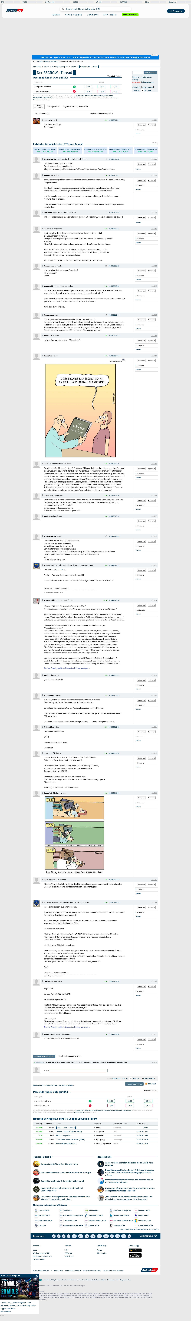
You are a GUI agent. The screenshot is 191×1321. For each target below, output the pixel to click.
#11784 (154, 335)
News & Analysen (73, 14)
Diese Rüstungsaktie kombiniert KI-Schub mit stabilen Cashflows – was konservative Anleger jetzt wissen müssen (129, 1172)
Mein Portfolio (110, 14)
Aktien (46, 66)
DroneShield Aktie (145, 1225)
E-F (74, 1236)
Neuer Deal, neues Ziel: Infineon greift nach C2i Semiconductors (62, 1189)
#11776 (154, 120)
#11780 (154, 229)
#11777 (154, 159)
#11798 (154, 902)
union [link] (116, 1144)
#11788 (154, 516)
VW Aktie (42, 1225)
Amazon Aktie (119, 1225)
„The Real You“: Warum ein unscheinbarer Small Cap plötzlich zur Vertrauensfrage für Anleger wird (128, 1197)
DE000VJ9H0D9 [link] (80, 96)
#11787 (154, 495)
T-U (117, 1236)
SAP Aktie (67, 1210)
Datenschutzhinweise (73, 1270)
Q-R (106, 1236)
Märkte (56, 14)
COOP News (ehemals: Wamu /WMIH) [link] (70, 1139)
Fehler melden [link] (38, 1259)
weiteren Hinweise (79, 1112)
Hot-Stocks (54, 61)
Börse (46, 61)
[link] (88, 86)
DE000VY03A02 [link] (89, 96)
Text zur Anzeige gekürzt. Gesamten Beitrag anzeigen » (67, 668)
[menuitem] (47, 1250)
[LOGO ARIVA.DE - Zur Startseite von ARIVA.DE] (14, 10)
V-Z (124, 1236)
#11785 (154, 356)
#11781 (154, 266)
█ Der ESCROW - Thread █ (89, 66)
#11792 (154, 675)
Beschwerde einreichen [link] (42, 1256)
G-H (80, 1236)
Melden (138, 134)
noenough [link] (118, 1139)
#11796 (154, 793)
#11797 (154, 879)
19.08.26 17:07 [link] (142, 1131)
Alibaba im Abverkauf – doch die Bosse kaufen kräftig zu (66, 1172)
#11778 (154, 175)
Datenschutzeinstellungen (113, 1270)
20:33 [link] (145, 1127)
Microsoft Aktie (144, 1220)
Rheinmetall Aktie (96, 1215)
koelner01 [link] (117, 1135)
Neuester (136, 77)
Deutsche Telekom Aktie (123, 1220)
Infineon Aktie (44, 1215)
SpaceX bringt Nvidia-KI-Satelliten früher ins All (62, 1181)
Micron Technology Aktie (73, 1215)
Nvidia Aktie (93, 1210)
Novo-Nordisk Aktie (121, 1215)
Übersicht (136, 87)
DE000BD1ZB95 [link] (98, 96)
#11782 (154, 286)
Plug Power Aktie (45, 1220)
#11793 (154, 695)
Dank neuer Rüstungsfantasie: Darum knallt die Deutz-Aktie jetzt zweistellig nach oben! (65, 1197)
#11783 (154, 315)
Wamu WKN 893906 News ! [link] (66, 1144)
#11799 (154, 981)
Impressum (58, 1270)
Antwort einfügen (66, 1085)
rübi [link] (115, 1131)
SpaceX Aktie (44, 1210)
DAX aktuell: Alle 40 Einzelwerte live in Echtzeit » (139, 1229)
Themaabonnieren (39, 107)
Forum (73, 66)
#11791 (154, 600)
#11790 (154, 565)
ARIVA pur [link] (68, 1253)
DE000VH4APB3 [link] (108, 96)
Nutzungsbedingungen (92, 1270)
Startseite (37, 66)
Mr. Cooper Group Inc (60, 66)
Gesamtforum (51, 1085)
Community (92, 14)
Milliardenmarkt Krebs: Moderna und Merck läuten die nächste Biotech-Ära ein (129, 1181)
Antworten (136, 82)
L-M (93, 1236)
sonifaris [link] (117, 1127)
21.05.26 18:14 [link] (142, 1139)
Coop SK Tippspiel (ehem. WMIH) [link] (69, 1131)
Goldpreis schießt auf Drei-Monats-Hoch (59, 1164)
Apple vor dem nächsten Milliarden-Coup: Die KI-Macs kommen (129, 1164)
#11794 (154, 727)
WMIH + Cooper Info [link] (63, 1135)
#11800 (154, 1034)
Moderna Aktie (144, 1210)
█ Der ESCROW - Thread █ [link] (66, 1127)
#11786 (154, 464)
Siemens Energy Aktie (97, 1220)
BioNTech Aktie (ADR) (122, 1210)
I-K (87, 1236)
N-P (99, 1236)
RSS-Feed (152, 1084)
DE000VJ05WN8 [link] (37, 98)
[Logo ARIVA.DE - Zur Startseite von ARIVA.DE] (149, 1270)
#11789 (154, 536)
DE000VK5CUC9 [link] (47, 98)
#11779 (154, 212)
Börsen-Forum (148, 82)
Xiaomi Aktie (94, 1225)
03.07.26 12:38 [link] (142, 1135)
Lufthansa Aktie (70, 1220)
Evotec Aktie (143, 1215)
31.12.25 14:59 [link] (142, 1144)
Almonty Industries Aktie (73, 1225)
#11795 (154, 753)
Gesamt (40, 61)
